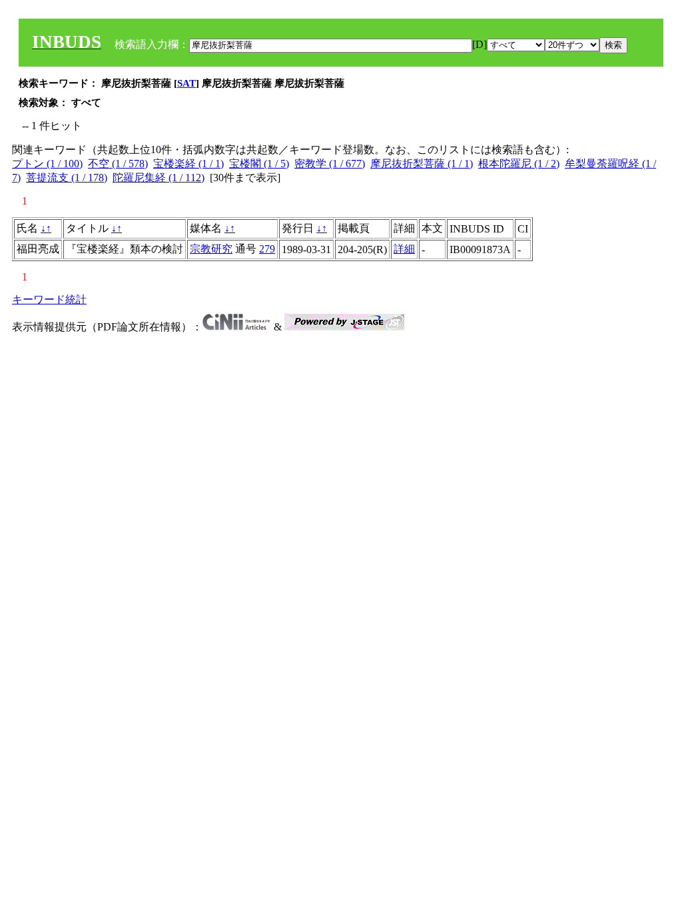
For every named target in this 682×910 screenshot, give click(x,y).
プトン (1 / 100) (47, 163)
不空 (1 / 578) (118, 163)
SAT (186, 83)
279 (267, 248)
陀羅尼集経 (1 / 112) (158, 177)
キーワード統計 (49, 299)
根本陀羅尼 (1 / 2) (518, 163)
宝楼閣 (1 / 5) (259, 163)
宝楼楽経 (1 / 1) (188, 163)
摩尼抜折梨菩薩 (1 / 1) (421, 163)
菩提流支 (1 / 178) (66, 177)
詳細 (404, 248)
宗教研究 (211, 248)
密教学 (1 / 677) (329, 163)
